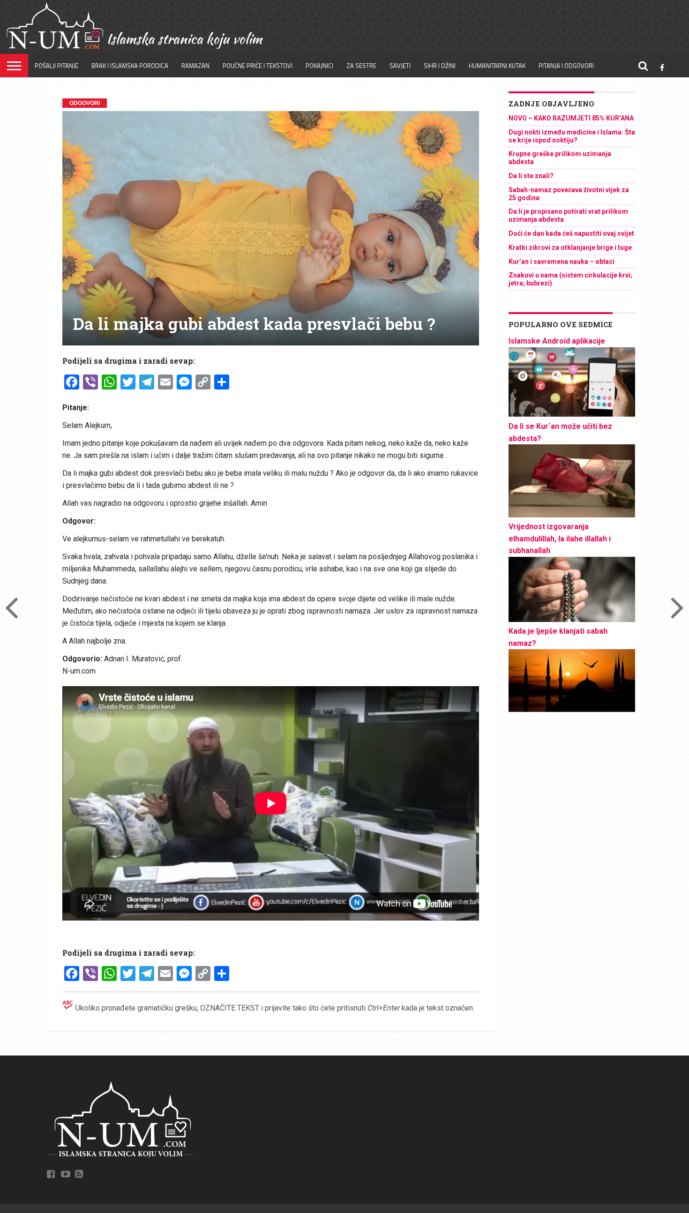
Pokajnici (319, 65)
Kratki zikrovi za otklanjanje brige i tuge (570, 247)
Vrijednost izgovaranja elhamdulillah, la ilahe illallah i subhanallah (560, 538)
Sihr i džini (440, 65)
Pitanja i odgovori (566, 65)
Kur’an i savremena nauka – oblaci (561, 261)
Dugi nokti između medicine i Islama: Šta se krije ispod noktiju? (572, 136)
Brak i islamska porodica (129, 65)
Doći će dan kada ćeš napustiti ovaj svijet (571, 233)
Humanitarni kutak (497, 65)
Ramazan (195, 65)
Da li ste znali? (531, 176)
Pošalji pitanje (56, 65)
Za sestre (361, 65)
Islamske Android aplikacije (557, 341)
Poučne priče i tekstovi (257, 65)
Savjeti (400, 65)
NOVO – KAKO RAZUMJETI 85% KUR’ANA (571, 118)
